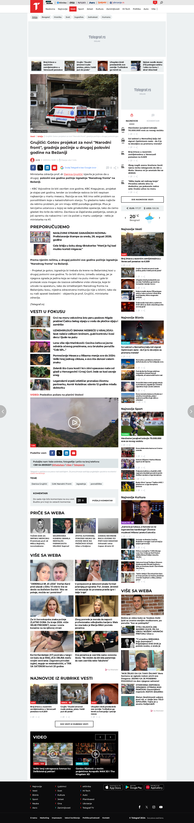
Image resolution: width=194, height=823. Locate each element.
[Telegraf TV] (161, 807)
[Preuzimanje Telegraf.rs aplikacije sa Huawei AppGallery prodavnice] (154, 787)
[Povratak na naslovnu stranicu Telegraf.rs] (36, 6)
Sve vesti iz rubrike (74, 724)
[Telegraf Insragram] (154, 807)
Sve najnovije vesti (142, 199)
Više (153, 9)
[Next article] (191, 411)
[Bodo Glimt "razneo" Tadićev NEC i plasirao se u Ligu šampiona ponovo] (127, 486)
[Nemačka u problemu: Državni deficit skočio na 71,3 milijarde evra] (127, 364)
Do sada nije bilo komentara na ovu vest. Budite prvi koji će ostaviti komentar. (54, 500)
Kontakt (105, 818)
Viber (69, 465)
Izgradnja (81, 484)
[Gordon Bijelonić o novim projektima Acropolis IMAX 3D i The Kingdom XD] (95, 754)
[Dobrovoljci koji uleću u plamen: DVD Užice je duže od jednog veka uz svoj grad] (127, 307)
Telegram (79, 465)
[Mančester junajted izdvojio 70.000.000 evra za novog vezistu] (142, 424)
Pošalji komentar (102, 500)
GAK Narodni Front (61, 484)
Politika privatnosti (91, 818)
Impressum (57, 818)
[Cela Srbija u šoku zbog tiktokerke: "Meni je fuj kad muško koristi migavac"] (40, 249)
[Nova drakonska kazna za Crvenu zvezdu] (127, 452)
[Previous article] (3, 411)
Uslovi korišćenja (37, 473)
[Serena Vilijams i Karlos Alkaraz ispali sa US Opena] (127, 464)
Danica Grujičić (73, 174)
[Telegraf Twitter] (147, 807)
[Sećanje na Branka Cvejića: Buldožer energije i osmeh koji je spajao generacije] (127, 544)
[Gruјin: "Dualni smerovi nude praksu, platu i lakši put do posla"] (70, 66)
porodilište (96, 484)
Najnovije (131, 229)
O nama (33, 818)
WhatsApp (58, 465)
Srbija (40, 136)
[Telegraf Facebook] (139, 807)
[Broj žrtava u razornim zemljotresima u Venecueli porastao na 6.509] (36, 66)
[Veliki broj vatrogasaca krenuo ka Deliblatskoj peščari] (53, 754)
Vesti (32, 136)
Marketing (44, 818)
